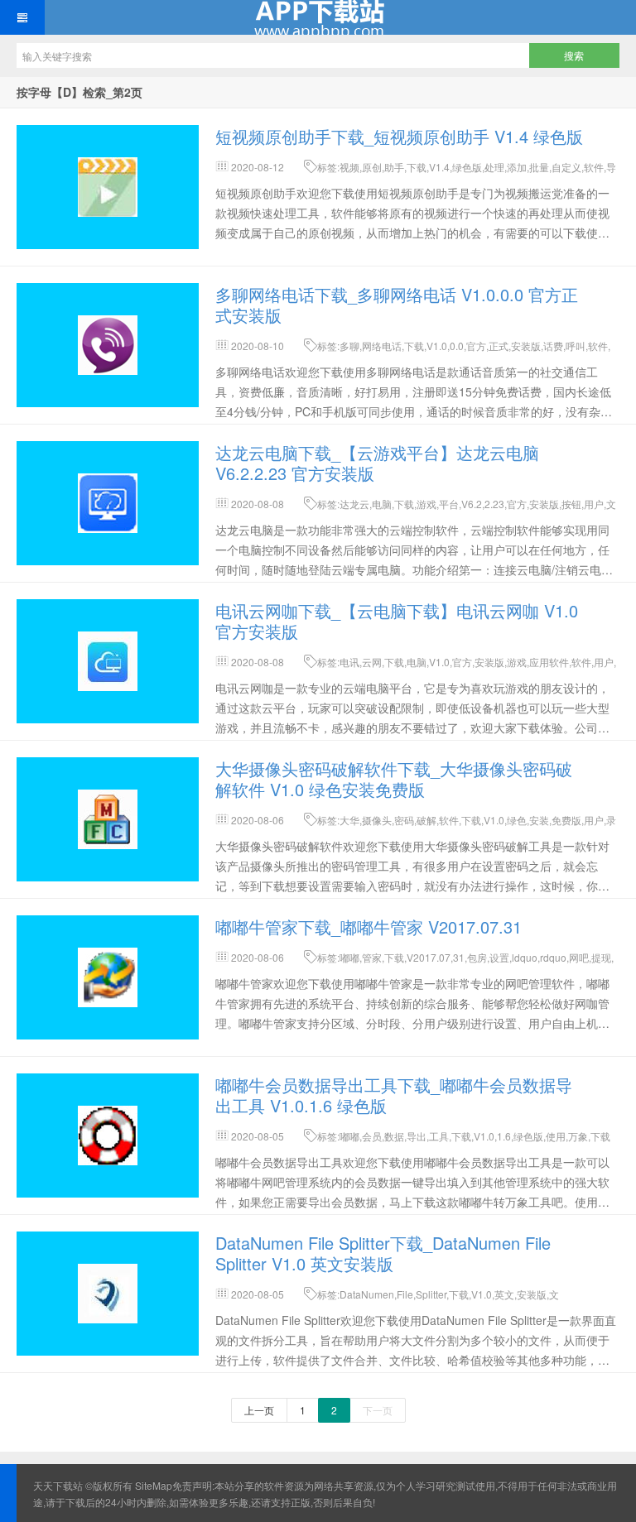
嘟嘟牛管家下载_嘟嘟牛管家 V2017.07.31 (368, 927)
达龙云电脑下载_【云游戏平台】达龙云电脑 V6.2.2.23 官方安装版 (377, 462)
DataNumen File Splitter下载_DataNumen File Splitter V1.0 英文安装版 (383, 1253)
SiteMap (153, 1485)
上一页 (259, 1410)
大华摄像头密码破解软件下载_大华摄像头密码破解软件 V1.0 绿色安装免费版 (393, 778)
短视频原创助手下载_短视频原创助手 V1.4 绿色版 (399, 136)
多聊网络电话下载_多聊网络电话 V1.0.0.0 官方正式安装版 (396, 304)
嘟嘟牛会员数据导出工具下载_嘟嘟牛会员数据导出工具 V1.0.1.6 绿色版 (393, 1095)
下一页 (378, 1410)
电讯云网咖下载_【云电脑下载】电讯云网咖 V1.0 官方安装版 (396, 620)
